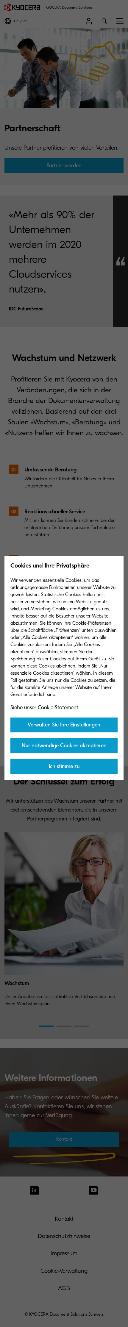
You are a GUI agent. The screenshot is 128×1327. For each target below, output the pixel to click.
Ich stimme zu (64, 766)
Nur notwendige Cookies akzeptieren (64, 746)
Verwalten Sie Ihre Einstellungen (64, 725)
